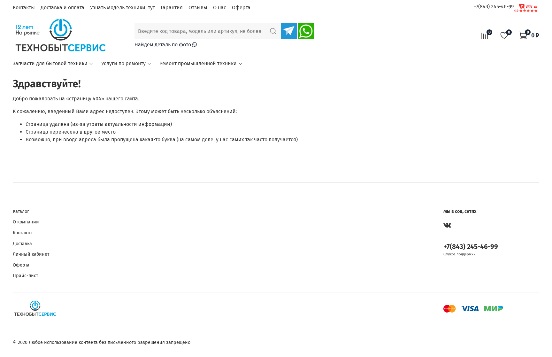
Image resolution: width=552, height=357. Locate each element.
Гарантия (172, 7)
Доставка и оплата (62, 7)
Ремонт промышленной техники (198, 63)
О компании (26, 222)
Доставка (22, 243)
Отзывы (197, 7)
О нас (219, 7)
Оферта (241, 7)
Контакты (24, 7)
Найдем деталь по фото (163, 45)
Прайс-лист (25, 275)
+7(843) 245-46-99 (494, 7)
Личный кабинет (31, 254)
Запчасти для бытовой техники (50, 63)
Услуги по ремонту (123, 63)
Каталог (21, 211)
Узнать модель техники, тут (122, 7)
